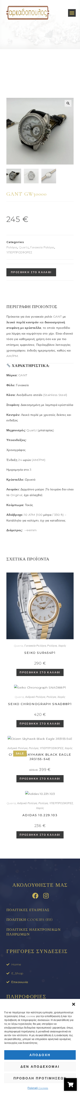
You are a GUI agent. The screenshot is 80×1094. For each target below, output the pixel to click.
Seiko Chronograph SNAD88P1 (40, 704)
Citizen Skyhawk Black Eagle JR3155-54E (40, 757)
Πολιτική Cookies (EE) (29, 919)
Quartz (24, 247)
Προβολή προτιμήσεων (40, 1078)
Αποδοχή (40, 1055)
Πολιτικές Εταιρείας (28, 910)
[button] (73, 1004)
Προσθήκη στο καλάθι (31, 272)
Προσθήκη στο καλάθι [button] (40, 672)
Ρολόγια (11, 247)
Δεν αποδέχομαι (40, 1067)
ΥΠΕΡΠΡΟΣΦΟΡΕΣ (19, 252)
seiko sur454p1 (40, 653)
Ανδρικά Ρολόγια (35, 696)
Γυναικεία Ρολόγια (42, 247)
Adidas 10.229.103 (40, 815)
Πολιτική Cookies (38, 1088)
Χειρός (62, 645)
